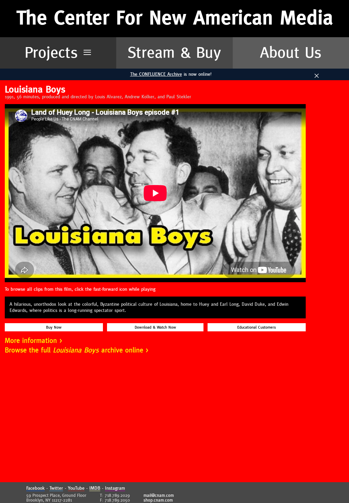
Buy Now (54, 327)
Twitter (56, 488)
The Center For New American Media (174, 18)
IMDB (94, 488)
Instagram (115, 488)
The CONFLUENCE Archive (156, 74)
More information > (33, 340)
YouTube (76, 488)
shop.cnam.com (158, 500)
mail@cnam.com (158, 495)
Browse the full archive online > (77, 350)
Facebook (35, 488)
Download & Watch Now (155, 327)
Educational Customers (256, 327)
